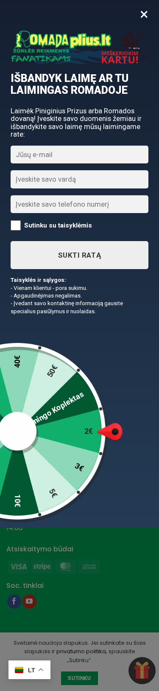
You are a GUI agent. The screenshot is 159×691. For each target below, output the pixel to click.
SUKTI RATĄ (79, 255)
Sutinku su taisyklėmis (58, 225)
